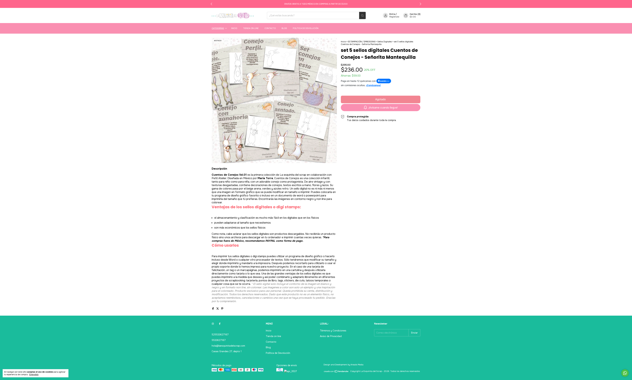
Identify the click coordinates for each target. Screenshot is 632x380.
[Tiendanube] (336, 372)
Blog (284, 28)
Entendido (34, 374)
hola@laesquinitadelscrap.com (228, 345)
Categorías (218, 28)
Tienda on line (251, 28)
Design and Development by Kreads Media (343, 364)
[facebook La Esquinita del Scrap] (220, 323)
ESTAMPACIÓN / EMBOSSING (361, 41)
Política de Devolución (305, 28)
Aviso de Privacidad (331, 336)
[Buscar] (362, 15)
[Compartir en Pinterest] (222, 308)
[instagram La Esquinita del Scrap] (213, 323)
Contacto (270, 28)
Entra (392, 14)
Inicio (234, 28)
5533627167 (219, 340)
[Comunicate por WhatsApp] (625, 373)
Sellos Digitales (384, 41)
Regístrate (394, 16)
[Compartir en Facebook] (213, 308)
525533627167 (220, 334)
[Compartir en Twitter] (218, 308)
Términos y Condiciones (333, 330)
